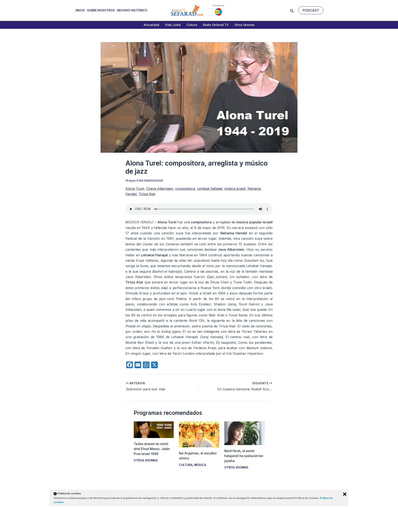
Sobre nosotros (101, 10)
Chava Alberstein (159, 188)
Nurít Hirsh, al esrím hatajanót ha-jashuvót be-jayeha (244, 456)
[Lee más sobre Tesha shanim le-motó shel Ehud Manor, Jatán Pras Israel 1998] (154, 429)
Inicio (80, 10)
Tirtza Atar (147, 194)
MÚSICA (200, 465)
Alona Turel (134, 188)
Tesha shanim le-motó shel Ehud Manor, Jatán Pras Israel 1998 (152, 449)
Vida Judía (173, 25)
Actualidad (151, 25)
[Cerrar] (344, 494)
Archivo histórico (132, 10)
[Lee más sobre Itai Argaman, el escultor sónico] (199, 434)
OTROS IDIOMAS (146, 460)
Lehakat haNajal (209, 188)
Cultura (192, 25)
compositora (185, 188)
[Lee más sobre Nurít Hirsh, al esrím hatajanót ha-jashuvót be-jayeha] (244, 433)
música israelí (234, 188)
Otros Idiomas (244, 25)
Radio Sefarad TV (216, 25)
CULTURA (186, 465)
